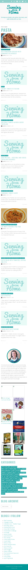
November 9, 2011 (9, 126)
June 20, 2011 (9, 228)
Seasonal (16, 492)
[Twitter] (22, 1)
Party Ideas (10, 488)
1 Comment (25, 238)
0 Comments (24, 66)
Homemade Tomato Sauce (9, 193)
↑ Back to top (14, 568)
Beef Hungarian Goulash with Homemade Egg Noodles (11, 52)
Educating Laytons (8, 525)
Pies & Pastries (22, 488)
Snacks (22, 492)
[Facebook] (11, 1)
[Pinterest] (19, 1)
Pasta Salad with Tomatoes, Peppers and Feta (13, 261)
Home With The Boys (9, 529)
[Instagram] (17, 1)
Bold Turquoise (8, 520)
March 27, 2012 (9, 90)
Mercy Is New (7, 543)
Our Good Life (7, 546)
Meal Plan (6, 155)
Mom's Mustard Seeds (10, 544)
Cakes (13, 471)
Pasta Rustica (6, 295)
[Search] (3, 1)
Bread (3, 471)
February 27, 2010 (10, 297)
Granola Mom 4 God (9, 527)
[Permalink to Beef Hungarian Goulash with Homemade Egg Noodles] (14, 40)
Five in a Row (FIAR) (6, 476)
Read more (3, 66)
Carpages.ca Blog (8, 522)
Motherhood (18, 486)
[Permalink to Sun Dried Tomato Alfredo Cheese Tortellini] (14, 111)
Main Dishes (3, 120)
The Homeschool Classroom (11, 553)
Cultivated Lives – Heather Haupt (12, 524)
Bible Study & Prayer (7, 469)
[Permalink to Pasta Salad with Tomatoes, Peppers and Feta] (14, 249)
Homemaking (4, 482)
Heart (16, 478)
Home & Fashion (5, 480)
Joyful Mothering (8, 536)
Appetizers (4, 467)
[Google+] (14, 1)
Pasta (5, 49)
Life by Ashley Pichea (9, 539)
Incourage (6, 532)
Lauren (4, 55)
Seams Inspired (8, 551)
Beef (9, 467)
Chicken (3, 224)
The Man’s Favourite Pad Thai (11, 227)
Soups (3, 494)
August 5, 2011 (9, 161)
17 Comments (24, 100)
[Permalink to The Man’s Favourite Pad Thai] (14, 215)
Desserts (11, 474)
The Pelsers (7, 555)
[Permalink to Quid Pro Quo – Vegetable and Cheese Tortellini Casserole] (14, 146)
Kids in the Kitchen (6, 484)
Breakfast (8, 471)
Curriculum (4, 474)
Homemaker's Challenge (10, 531)
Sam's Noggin (7, 549)
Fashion (17, 474)
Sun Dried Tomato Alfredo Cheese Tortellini (12, 123)
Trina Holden (7, 556)
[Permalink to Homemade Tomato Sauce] (14, 182)
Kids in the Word (17, 484)
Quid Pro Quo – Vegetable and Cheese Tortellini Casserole (13, 159)
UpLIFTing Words (8, 558)
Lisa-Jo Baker (7, 541)
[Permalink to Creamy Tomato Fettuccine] (14, 77)
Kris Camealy (7, 537)
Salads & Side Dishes (20, 258)
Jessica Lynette (8, 534)
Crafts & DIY (16, 473)
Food (2, 49)
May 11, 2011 (8, 264)
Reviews (15, 490)
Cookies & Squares (6, 473)
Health (12, 478)
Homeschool (12, 482)
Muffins (3, 488)
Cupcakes (23, 473)
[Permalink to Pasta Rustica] (14, 284)
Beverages (14, 467)
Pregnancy (4, 490)
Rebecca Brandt (8, 548)
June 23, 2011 (8, 195)
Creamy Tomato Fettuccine (10, 89)
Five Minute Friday (18, 476)
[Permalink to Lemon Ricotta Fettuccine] (14, 318)
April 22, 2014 (9, 55)
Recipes (8, 49)
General (7, 478)
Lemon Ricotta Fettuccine (10, 329)
